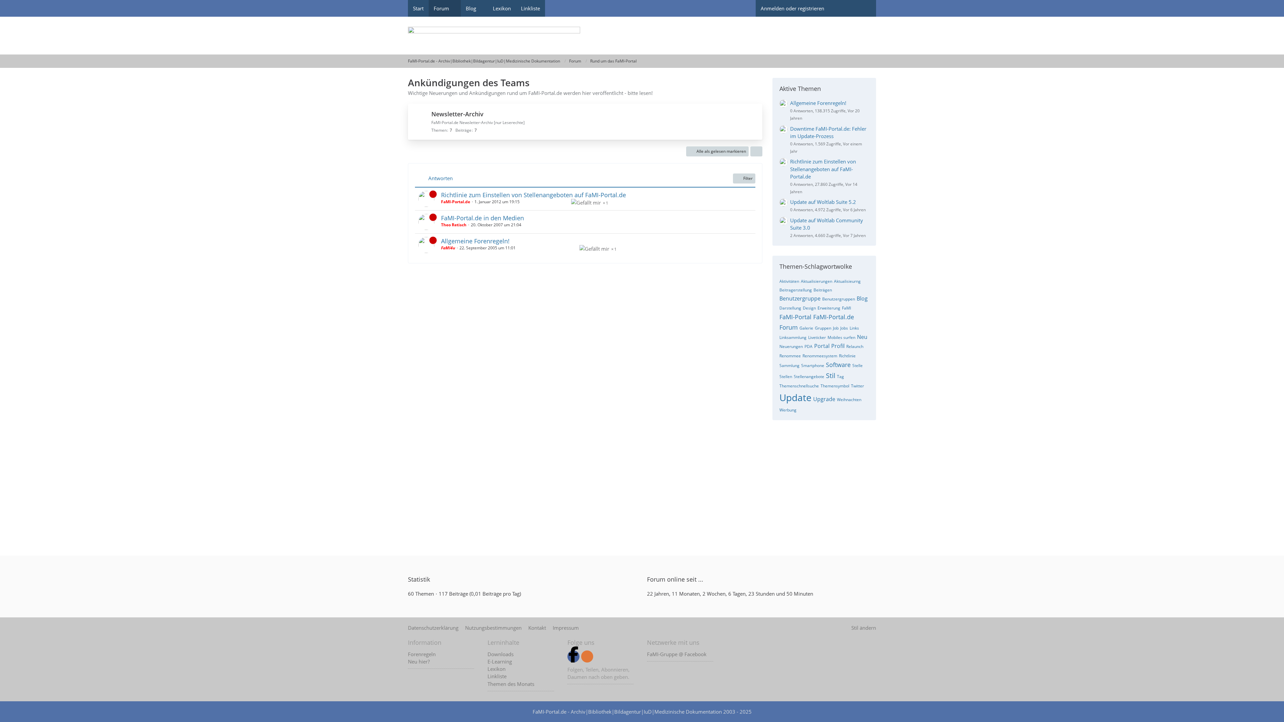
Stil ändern (863, 627)
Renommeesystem (819, 356)
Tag (840, 376)
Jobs (844, 328)
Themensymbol (835, 386)
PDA (809, 346)
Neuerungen (791, 346)
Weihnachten (849, 399)
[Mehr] (756, 151)
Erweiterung (829, 308)
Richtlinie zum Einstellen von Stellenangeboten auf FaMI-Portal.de (533, 195)
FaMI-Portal (795, 317)
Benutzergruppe (800, 298)
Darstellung (790, 308)
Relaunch (854, 346)
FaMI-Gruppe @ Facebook (677, 654)
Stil (830, 375)
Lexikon (497, 669)
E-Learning (500, 661)
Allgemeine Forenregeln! (475, 241)
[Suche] (864, 8)
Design (809, 308)
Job (836, 328)
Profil (838, 346)
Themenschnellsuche (799, 386)
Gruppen (823, 328)
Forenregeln (422, 654)
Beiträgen (823, 290)
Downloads (501, 654)
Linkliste (497, 676)
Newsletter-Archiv (457, 114)
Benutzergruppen (838, 299)
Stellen (785, 376)
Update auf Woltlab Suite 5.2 (823, 202)
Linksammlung (793, 337)
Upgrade (824, 399)
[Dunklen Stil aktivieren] (841, 8)
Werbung (787, 410)
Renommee (790, 356)
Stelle (857, 365)
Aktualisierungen (816, 281)
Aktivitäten (789, 281)
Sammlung (789, 365)
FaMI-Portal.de (833, 317)
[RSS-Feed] (587, 656)
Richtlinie (847, 356)
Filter (748, 178)
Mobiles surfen (841, 337)
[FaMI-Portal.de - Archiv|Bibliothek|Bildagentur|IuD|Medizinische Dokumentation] (642, 35)
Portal (822, 346)
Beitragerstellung (795, 290)
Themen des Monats (511, 684)
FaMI (846, 308)
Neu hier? (419, 661)
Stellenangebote (809, 376)
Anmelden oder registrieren (792, 8)
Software (838, 365)
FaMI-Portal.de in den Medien (482, 218)
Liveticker (817, 337)
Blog (862, 298)
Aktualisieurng (847, 281)
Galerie (806, 328)
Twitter (857, 386)
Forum (788, 327)
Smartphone (812, 365)
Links (854, 328)
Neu (862, 337)
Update (795, 397)
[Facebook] (573, 656)
